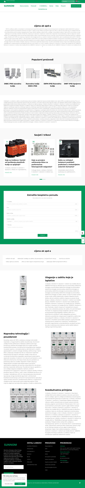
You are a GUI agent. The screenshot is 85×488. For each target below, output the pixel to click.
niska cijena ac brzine (12, 261)
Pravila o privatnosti (53, 482)
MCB (46, 454)
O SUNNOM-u (43, 6)
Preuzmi (63, 6)
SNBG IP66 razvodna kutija (12, 85)
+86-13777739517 (64, 454)
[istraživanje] (83, 241)
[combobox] (10, 221)
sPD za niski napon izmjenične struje (33, 261)
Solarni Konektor (49, 459)
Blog (28, 456)
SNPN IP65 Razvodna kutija (52, 85)
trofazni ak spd (10, 258)
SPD (46, 448)
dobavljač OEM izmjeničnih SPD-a (57, 261)
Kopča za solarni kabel (51, 462)
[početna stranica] (9, 6)
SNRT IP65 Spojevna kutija (72, 85)
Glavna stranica (24, 6)
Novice (51, 6)
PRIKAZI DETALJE (12, 72)
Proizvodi (33, 6)
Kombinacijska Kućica (51, 467)
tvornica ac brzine (64, 258)
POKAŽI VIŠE (8, 172)
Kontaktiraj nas (42, 9)
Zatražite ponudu (76, 6)
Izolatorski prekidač (50, 464)
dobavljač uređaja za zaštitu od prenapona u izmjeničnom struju (37, 258)
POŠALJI (42, 235)
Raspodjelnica (48, 446)
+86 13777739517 (64, 462)
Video (57, 6)
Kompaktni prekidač (50, 456)
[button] (41, 179)
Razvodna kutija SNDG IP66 (32, 85)
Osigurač (47, 451)
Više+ (46, 470)
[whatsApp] (83, 238)
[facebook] (80, 483)
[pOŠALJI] (73, 1)
